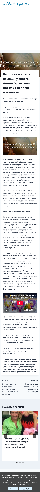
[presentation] (20, 423)
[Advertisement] (20, 28)
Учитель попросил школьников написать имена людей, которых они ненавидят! (10, 387)
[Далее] (34, 436)
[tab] (16, 462)
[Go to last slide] (5, 436)
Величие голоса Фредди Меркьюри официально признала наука (30, 386)
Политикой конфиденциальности (20, 485)
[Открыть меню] (36, 3)
